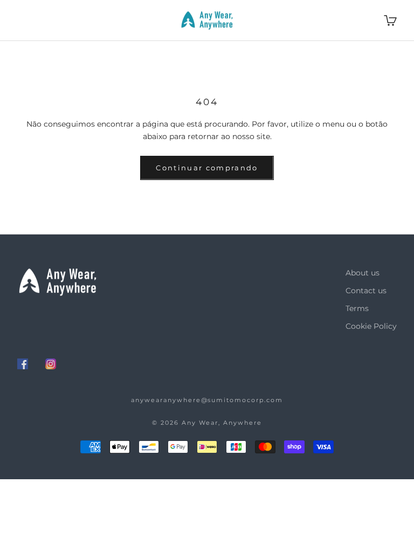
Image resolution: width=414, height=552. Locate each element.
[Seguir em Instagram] (50, 363)
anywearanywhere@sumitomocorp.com (207, 400)
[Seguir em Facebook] (22, 363)
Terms (357, 308)
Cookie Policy (371, 326)
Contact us (366, 290)
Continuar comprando (207, 167)
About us (363, 273)
